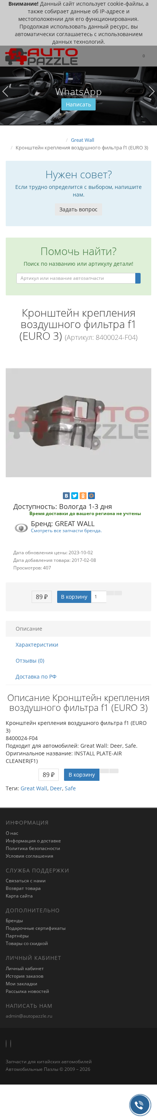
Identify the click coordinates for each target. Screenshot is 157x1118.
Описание (29, 628)
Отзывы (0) (30, 660)
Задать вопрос (78, 209)
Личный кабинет (25, 968)
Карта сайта (19, 896)
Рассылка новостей (27, 991)
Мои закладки (21, 983)
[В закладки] (110, 593)
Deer (56, 788)
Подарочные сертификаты (36, 928)
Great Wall (34, 788)
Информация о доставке (33, 840)
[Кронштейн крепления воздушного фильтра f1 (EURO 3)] (78, 422)
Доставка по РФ (36, 676)
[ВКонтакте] (66, 495)
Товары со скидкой (27, 943)
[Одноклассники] (83, 495)
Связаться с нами (26, 880)
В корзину (74, 596)
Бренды (14, 920)
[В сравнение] (118, 593)
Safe (70, 788)
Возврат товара (23, 888)
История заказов (24, 976)
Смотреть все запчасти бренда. (66, 530)
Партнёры (17, 935)
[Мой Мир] (91, 495)
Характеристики (37, 644)
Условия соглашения (29, 856)
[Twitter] (74, 495)
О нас (12, 833)
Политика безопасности (33, 848)
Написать (78, 104)
